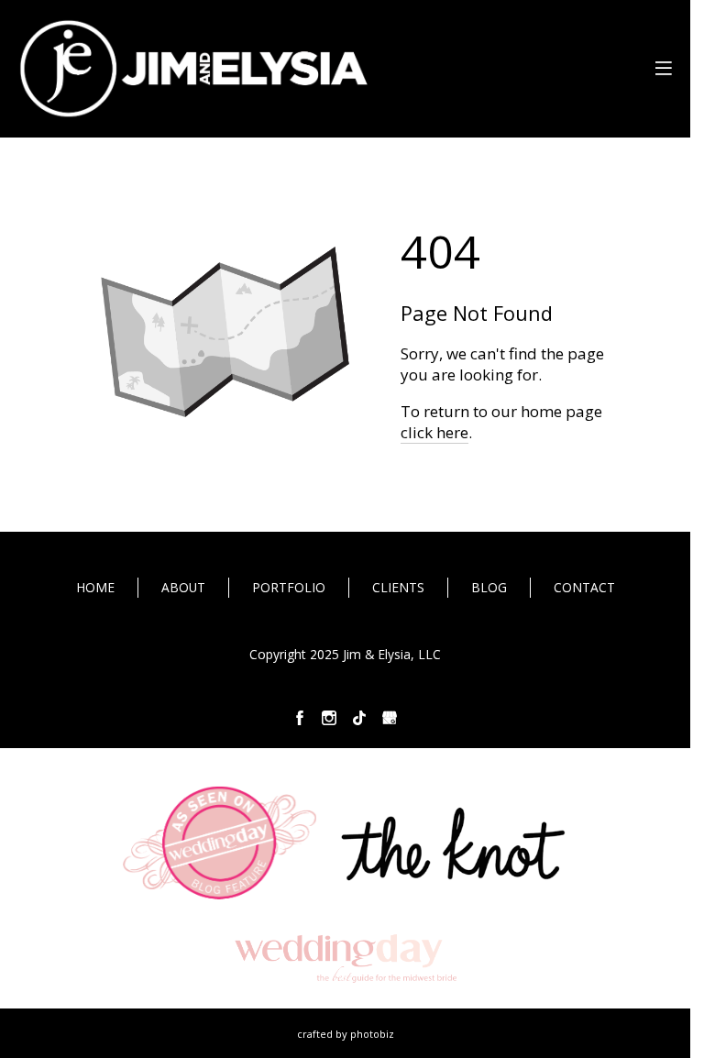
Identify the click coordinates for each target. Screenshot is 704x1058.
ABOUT (183, 587)
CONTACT (584, 587)
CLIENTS (398, 587)
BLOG (489, 587)
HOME (95, 587)
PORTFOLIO (288, 587)
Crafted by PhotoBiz (345, 1034)
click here (434, 432)
